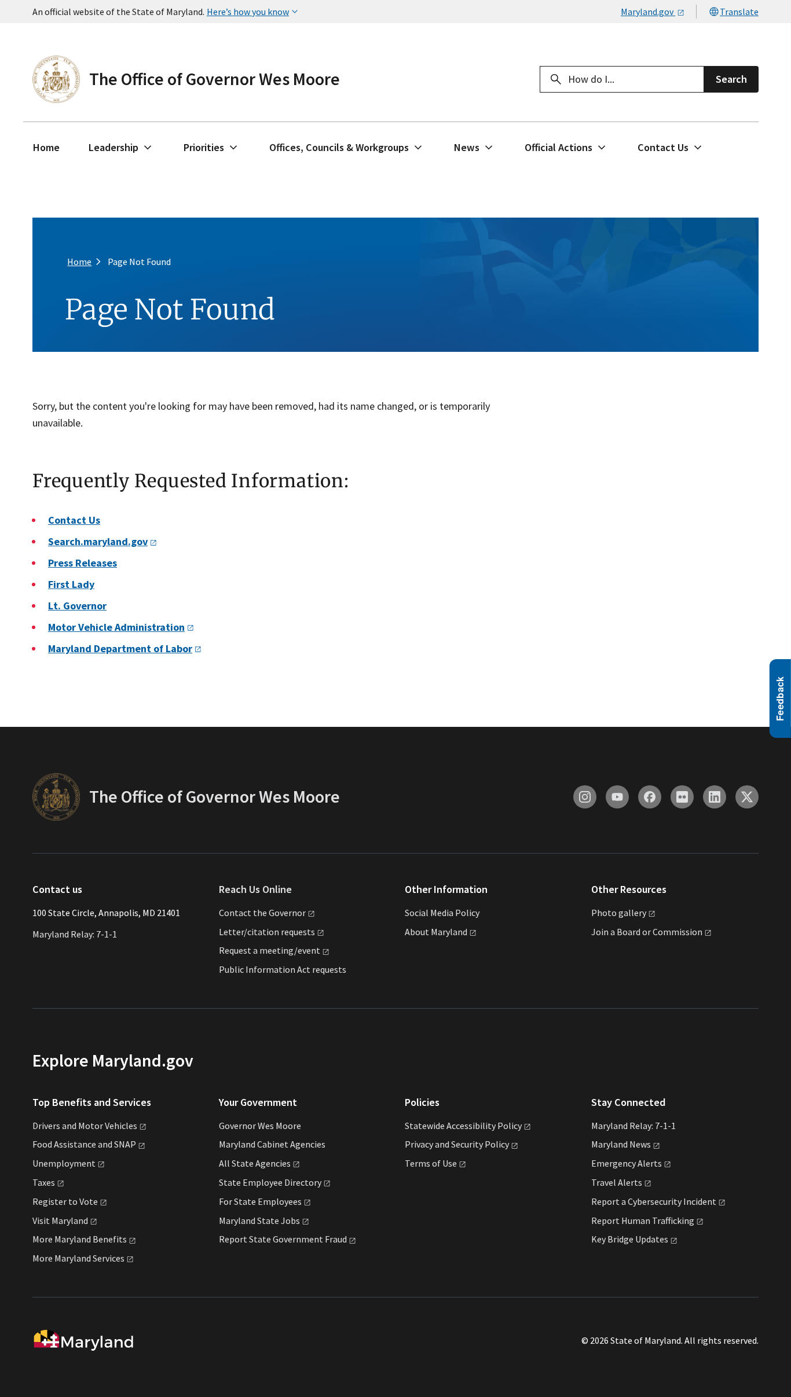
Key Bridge (629, 1239)
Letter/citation (267, 932)
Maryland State (259, 1220)
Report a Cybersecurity (653, 1201)
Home (46, 147)
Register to (65, 1201)
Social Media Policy (442, 912)
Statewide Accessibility (463, 1125)
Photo (618, 912)
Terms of (431, 1163)
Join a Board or (646, 932)
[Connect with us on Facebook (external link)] (649, 796)
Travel (616, 1182)
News (466, 147)
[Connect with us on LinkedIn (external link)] (714, 796)
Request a (269, 950)
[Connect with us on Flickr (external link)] (682, 796)
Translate (739, 11)
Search (731, 79)
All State (255, 1163)
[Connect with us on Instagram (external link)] (584, 796)
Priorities (204, 147)
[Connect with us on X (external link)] (747, 796)
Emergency (626, 1163)
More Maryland (79, 1239)
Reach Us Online (255, 889)
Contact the (262, 912)
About (436, 932)
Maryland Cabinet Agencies (272, 1144)
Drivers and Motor (84, 1125)
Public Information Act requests (282, 969)
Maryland (621, 1144)
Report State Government (283, 1239)
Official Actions (558, 147)
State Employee (270, 1182)
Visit (60, 1220)
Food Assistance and (84, 1144)
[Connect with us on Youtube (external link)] (617, 796)
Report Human (642, 1220)
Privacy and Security (457, 1144)
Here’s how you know (248, 11)
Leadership (113, 147)
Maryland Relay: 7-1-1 (74, 934)
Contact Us (663, 147)
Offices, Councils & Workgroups (339, 147)
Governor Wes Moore (260, 1125)
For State (260, 1201)
